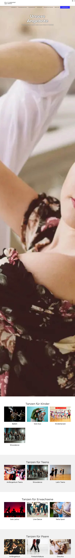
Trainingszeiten (22, 7)
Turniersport (31, 7)
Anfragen (39, 7)
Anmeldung (65, 7)
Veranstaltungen (48, 7)
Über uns (57, 7)
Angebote (14, 7)
